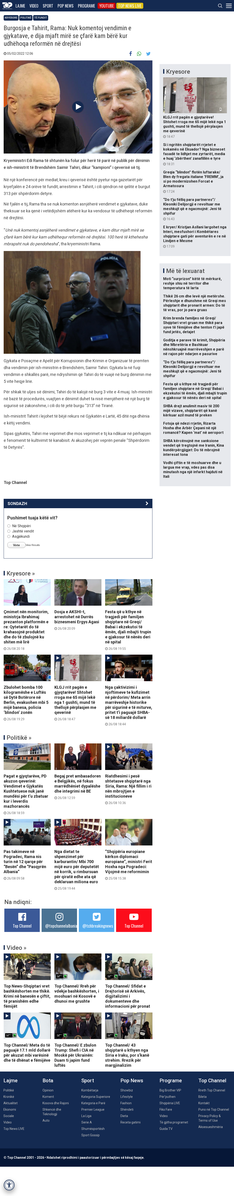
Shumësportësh (93, 1129)
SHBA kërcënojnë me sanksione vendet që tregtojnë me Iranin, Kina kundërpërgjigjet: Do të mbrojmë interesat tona (193, 448)
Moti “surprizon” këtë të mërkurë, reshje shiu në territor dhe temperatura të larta (192, 283)
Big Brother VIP (170, 1090)
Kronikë (8, 1097)
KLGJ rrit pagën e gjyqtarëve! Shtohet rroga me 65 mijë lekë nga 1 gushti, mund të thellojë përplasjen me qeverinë (75, 703)
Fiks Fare (166, 1109)
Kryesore (11, 17)
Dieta (124, 1116)
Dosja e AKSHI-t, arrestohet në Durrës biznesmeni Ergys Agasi (76, 619)
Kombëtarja (89, 1090)
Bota (48, 1080)
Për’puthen (168, 1097)
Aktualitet (10, 1103)
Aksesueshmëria (210, 1127)
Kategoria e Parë (93, 1103)
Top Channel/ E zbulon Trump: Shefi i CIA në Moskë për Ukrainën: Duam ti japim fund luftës (75, 1055)
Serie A (86, 1122)
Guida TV (166, 1129)
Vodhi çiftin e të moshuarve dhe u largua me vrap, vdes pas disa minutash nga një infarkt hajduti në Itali (193, 470)
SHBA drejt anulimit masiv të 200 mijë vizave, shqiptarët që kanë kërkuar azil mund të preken (191, 410)
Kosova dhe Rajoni (56, 1103)
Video (33, 6)
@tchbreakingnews (97, 926)
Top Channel (22, 926)
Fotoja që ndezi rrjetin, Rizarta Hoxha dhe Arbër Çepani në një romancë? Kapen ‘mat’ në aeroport (193, 428)
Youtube (106, 6)
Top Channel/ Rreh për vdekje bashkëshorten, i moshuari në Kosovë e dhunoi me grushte (76, 994)
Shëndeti (126, 1109)
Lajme (20, 6)
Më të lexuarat (185, 270)
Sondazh (17, 503)
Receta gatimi (130, 1122)
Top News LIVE (129, 6)
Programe (86, 6)
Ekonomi (9, 1109)
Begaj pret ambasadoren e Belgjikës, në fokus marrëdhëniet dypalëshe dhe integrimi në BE (77, 787)
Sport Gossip (90, 1135)
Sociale (8, 1116)
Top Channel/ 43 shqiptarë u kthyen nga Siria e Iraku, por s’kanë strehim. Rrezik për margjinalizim (127, 1055)
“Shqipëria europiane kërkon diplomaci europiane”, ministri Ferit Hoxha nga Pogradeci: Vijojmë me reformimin (128, 864)
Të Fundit (40, 17)
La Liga (86, 1116)
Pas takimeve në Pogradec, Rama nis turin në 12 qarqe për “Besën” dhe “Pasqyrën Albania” (25, 864)
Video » (17, 947)
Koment (48, 1097)
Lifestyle (126, 1097)
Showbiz (126, 1090)
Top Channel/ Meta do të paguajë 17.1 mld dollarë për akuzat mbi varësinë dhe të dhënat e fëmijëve (27, 1053)
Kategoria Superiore (95, 1097)
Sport (48, 6)
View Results (33, 545)
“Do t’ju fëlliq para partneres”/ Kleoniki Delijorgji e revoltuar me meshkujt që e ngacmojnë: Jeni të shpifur (192, 209)
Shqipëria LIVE (170, 1103)
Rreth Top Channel (211, 1090)
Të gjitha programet (174, 1122)
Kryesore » (21, 573)
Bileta (202, 1097)
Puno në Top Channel (213, 1109)
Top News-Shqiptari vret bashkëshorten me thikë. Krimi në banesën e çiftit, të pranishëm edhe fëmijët (27, 996)
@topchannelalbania (61, 926)
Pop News (66, 6)
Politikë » (19, 737)
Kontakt (204, 1103)
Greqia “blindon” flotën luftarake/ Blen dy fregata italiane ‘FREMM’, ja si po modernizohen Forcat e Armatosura (193, 181)
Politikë (25, 17)
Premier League (92, 1109)
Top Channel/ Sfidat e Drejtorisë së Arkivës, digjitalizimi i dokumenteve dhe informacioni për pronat (127, 996)
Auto (46, 1120)
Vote (16, 545)
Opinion (48, 1090)
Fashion (126, 1103)
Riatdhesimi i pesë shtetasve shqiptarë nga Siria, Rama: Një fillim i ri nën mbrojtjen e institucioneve (128, 789)
